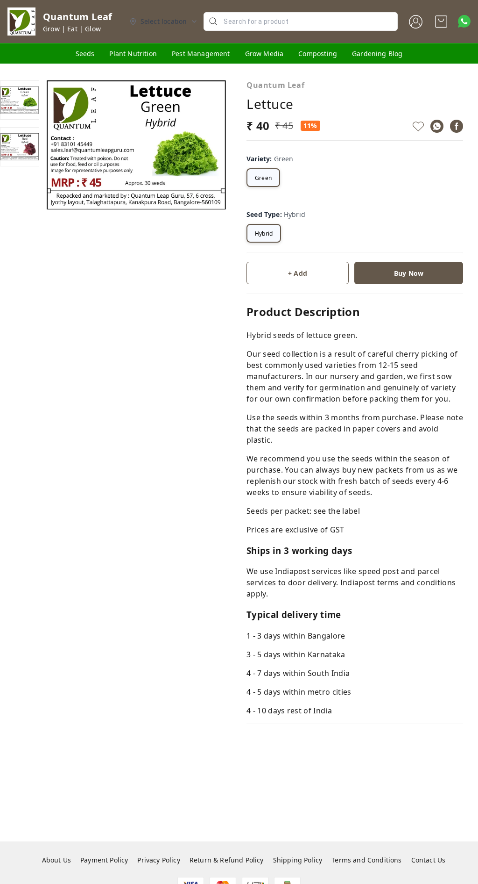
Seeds (85, 53)
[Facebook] (456, 126)
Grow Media (264, 53)
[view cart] (441, 21)
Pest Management (201, 53)
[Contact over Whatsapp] (464, 21)
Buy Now (408, 273)
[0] (441, 21)
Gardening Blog (377, 53)
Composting (317, 53)
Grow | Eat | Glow (72, 28)
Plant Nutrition (133, 53)
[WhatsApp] (436, 126)
